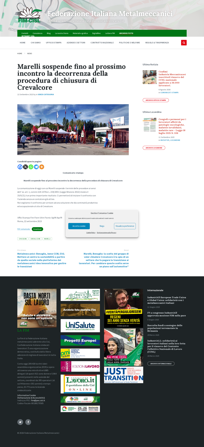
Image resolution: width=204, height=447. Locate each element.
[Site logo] (30, 24)
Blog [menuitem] (49, 33)
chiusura (23, 239)
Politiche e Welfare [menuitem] (129, 42)
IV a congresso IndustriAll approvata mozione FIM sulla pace (166, 314)
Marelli (47, 239)
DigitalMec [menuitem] (96, 33)
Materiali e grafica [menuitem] (80, 33)
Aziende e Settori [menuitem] (76, 42)
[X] (25, 166)
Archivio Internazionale (161, 364)
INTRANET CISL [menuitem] (28, 36)
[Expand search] (184, 42)
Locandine (175, 140)
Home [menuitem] (22, 42)
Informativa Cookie (26, 395)
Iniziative (164, 140)
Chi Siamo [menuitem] (36, 42)
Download (37, 229)
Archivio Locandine (154, 148)
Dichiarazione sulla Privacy (106, 232)
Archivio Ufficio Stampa (156, 100)
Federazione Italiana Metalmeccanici (110, 13)
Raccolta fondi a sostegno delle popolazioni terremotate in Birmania (164, 328)
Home (19, 53)
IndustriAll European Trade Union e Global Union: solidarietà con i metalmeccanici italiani (166, 300)
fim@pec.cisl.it (38, 400)
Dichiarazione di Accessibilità (31, 397)
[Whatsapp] (30, 166)
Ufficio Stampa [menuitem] (53, 42)
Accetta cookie (79, 226)
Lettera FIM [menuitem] (110, 33)
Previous (21, 250)
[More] (41, 166)
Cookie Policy (90, 232)
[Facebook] (20, 166)
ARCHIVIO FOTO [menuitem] (126, 33)
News (29, 53)
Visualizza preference (125, 226)
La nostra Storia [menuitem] (61, 33)
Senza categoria (46, 94)
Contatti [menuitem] (25, 33)
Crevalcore (35, 239)
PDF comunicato (23, 229)
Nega (102, 226)
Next (126, 250)
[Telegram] (36, 166)
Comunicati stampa (169, 92)
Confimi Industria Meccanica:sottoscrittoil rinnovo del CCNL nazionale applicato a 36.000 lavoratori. (172, 78)
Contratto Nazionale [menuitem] (102, 42)
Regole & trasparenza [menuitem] (157, 42)
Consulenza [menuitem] (37, 33)
